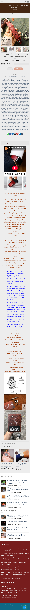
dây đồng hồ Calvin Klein (8, 101)
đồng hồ (3, 126)
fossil (19, 126)
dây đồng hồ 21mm (15, 85)
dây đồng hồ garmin (23, 105)
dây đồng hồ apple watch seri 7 (12, 97)
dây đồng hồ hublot (13, 111)
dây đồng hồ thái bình (12, 122)
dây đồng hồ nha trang (7, 116)
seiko (11, 129)
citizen (3, 81)
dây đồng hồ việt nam (17, 123)
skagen (14, 129)
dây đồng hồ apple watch (12, 87)
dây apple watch (8, 81)
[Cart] (28, 1)
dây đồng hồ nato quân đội (17, 115)
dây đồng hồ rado (5, 119)
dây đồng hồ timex (20, 122)
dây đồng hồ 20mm (7, 85)
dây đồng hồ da (19, 102)
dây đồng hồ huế (21, 111)
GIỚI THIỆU (19, 605)
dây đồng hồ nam (8, 115)
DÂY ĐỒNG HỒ (10, 5)
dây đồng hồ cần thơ (17, 101)
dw (27, 125)
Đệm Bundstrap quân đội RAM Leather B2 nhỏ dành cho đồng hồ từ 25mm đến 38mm (15, 554)
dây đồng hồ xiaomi (13, 125)
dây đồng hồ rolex (12, 119)
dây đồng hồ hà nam (8, 108)
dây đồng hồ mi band (18, 113)
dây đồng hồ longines (10, 113)
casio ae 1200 (25, 80)
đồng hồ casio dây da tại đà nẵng (11, 126)
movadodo (9, 127)
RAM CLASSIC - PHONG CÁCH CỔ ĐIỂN (17, 76)
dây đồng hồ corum (12, 102)
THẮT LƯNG (13, 605)
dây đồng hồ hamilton (15, 109)
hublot (2, 127)
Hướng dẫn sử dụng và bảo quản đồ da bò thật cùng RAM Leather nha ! (14, 549)
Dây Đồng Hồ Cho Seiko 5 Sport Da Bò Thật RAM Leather (21, 465)
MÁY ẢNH (14, 604)
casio (21, 80)
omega (27, 127)
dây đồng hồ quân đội (16, 118)
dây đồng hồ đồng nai (23, 104)
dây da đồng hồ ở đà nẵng (22, 83)
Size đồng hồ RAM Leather (5, 64)
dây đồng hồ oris (8, 118)
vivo (16, 130)
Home (3, 5)
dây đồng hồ (13, 84)
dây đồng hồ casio (24, 101)
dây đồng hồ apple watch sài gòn (20, 92)
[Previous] (1, 461)
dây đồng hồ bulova (19, 99)
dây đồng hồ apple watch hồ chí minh (11, 91)
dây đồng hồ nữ (15, 116)
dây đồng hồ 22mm (23, 85)
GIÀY (9, 605)
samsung (8, 129)
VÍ (10, 604)
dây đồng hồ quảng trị (24, 118)
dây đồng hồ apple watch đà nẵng (11, 88)
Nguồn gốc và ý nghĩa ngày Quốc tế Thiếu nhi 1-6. (13, 567)
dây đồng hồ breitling (11, 99)
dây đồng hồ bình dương (20, 98)
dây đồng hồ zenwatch (22, 125)
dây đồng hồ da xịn (6, 104)
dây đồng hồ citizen (5, 102)
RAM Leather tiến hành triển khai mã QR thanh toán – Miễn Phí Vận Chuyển (14, 563)
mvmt (25, 127)
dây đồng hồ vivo (25, 123)
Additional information (9, 443)
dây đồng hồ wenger (6, 125)
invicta (5, 127)
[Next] (28, 50)
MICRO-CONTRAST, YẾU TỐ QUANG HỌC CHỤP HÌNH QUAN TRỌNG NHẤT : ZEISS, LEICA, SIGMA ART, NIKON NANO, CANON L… (15, 574)
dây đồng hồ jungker (10, 112)
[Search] (4, 1)
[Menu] (2, 2)
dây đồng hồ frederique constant (13, 105)
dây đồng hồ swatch (22, 120)
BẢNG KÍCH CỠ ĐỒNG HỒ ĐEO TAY (12, 80)
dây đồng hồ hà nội (15, 108)
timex (14, 130)
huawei (26, 126)
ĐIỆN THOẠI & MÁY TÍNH (22, 604)
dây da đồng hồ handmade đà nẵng (10, 83)
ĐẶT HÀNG (18, 68)
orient (5, 129)
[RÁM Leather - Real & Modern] (15, 2)
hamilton (23, 126)
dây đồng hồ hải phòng (6, 109)
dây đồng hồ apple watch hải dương (10, 90)
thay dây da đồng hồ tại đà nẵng (22, 129)
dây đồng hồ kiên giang (18, 112)
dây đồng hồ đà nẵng (14, 104)
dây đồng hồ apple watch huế (8, 92)
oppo (3, 129)
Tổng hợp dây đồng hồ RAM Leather (10, 569)
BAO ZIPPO (4, 605)
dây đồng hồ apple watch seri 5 (15, 95)
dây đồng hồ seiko (14, 120)
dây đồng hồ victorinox (8, 123)
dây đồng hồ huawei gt (5, 111)
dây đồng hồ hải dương (24, 108)
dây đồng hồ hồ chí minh (23, 109)
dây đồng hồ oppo (21, 116)
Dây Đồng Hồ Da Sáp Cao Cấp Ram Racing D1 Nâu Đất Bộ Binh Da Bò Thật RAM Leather (6, 465)
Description (7, 143)
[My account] (25, 1)
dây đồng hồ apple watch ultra (9, 98)
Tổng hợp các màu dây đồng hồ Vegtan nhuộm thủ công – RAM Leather (15, 558)
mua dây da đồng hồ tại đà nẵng (17, 127)
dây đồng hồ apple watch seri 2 (17, 94)
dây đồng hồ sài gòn (19, 119)
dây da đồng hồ (14, 81)
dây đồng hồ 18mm (19, 84)
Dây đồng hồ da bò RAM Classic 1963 (10, 578)
